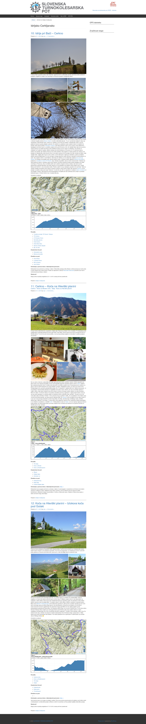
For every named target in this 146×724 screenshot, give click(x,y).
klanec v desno (47, 141)
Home (33, 20)
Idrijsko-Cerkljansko (40, 280)
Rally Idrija (36, 482)
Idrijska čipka (37, 474)
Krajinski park (37, 687)
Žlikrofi (35, 472)
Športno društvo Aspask (39, 245)
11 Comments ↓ (51, 36)
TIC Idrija (36, 464)
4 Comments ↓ (50, 290)
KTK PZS (70, 16)
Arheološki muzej (38, 252)
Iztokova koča (37, 677)
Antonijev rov (37, 476)
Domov (32, 16)
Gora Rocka (37, 258)
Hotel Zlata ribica (38, 243)
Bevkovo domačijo (79, 159)
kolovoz (79, 168)
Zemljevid (46, 16)
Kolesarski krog (37, 480)
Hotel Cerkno (37, 242)
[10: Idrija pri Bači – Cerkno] (58, 56)
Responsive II (101, 721)
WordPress (113, 721)
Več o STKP (63, 16)
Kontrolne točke (55, 16)
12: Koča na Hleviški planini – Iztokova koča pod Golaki (57, 504)
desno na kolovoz (80, 170)
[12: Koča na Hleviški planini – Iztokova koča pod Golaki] (58, 529)
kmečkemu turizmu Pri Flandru (44, 161)
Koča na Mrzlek (37, 465)
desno (79, 383)
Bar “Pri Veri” (37, 247)
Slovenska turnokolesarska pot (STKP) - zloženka (104, 10)
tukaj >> (62, 486)
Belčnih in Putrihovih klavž (43, 603)
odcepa (64, 397)
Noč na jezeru (37, 262)
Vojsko (67, 402)
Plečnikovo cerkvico (50, 145)
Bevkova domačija (38, 254)
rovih (51, 402)
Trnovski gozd (37, 691)
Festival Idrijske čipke (39, 484)
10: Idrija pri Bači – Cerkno (47, 33)
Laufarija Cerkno (38, 260)
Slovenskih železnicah (68, 270)
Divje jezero (36, 689)
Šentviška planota (38, 240)
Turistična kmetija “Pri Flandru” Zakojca (43, 234)
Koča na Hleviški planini (39, 467)
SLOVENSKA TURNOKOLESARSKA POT (43, 721)
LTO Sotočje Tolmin (38, 238)
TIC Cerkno (36, 236)
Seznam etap (39, 16)
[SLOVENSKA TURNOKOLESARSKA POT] (58, 7)
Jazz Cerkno (37, 264)
